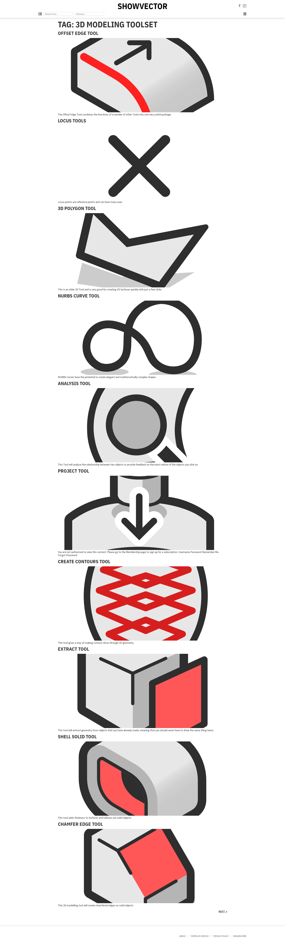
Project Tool (73, 471)
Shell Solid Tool (77, 736)
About (182, 936)
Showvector (142, 6)
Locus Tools (72, 120)
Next (223, 911)
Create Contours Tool (84, 561)
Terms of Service (200, 936)
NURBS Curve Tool (79, 296)
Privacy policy (220, 936)
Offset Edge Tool (78, 33)
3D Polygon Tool (77, 208)
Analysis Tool (74, 383)
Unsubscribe (239, 936)
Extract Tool (73, 649)
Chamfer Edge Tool (80, 824)
